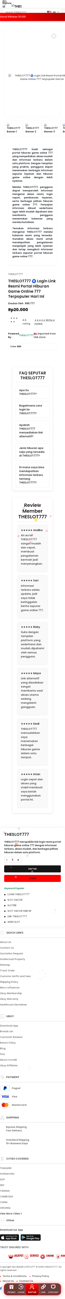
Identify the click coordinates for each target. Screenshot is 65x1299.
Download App (9, 1025)
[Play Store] (31, 1238)
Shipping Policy (9, 982)
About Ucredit (8, 1059)
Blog (3, 1048)
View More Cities (10, 1213)
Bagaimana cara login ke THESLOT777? (30, 409)
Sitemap (5, 965)
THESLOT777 (15, 274)
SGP (2, 1179)
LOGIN (32, 878)
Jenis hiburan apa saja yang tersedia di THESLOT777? (31, 452)
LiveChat (53, 1292)
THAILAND (6, 1168)
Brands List (6, 1031)
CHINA (4, 1202)
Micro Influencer (10, 987)
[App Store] (10, 1238)
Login (21, 1292)
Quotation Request (11, 953)
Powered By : (13, 335)
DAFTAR (32, 868)
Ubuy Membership (11, 993)
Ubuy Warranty (9, 999)
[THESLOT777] (17, 6)
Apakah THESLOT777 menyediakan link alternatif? (31, 430)
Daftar (32, 1292)
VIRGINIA (5, 1208)
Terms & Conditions (14, 1276)
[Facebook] (2, 1288)
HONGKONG (7, 1173)
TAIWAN (5, 1191)
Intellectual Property (12, 959)
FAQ (2, 1054)
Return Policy (8, 1042)
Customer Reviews (11, 1037)
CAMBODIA (6, 1196)
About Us (5, 942)
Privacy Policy (40, 1276)
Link (43, 1292)
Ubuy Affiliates (9, 1065)
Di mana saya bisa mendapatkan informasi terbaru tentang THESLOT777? (31, 475)
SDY (2, 1185)
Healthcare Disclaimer (13, 1004)
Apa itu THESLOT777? (28, 392)
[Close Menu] (3, 7)
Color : (15, 346)
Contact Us (7, 947)
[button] (53, 36)
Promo (11, 1292)
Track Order (7, 970)
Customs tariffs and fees (15, 976)
